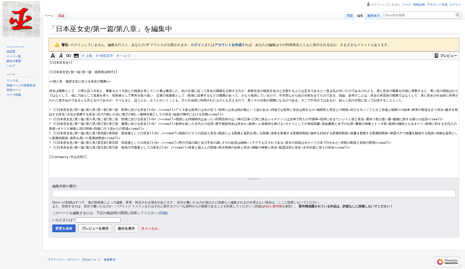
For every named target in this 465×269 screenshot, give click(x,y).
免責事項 (109, 259)
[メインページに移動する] (21, 19)
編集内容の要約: (64, 186)
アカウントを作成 (228, 45)
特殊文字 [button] (106, 56)
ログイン (197, 45)
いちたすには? (63, 220)
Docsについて (91, 259)
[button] (446, 56)
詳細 (163, 213)
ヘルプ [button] (125, 56)
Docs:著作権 (273, 206)
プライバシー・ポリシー (63, 259)
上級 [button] (88, 56)
